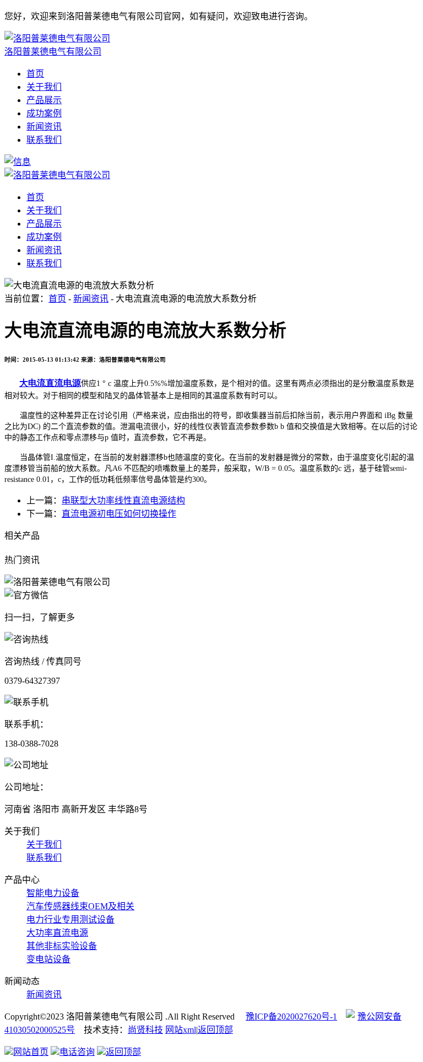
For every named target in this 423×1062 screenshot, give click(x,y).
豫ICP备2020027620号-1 (291, 1016)
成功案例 (44, 113)
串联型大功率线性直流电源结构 (123, 500)
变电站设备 (48, 959)
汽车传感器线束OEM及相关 (80, 906)
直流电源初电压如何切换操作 (119, 513)
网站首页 (30, 1051)
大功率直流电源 (57, 932)
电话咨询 (77, 1051)
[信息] (17, 162)
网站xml (180, 1029)
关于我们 (44, 87)
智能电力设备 (52, 893)
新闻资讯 (44, 126)
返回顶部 (215, 1029)
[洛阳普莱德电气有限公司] (57, 175)
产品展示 (44, 100)
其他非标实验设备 (61, 946)
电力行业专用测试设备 (70, 919)
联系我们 (44, 139)
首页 (35, 73)
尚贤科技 (145, 1029)
